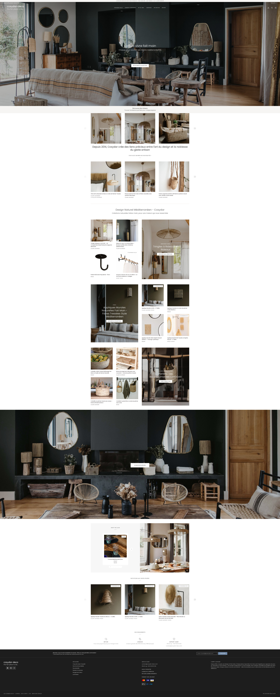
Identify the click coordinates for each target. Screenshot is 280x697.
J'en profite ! (154, 360)
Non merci (154, 365)
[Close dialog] (167, 329)
